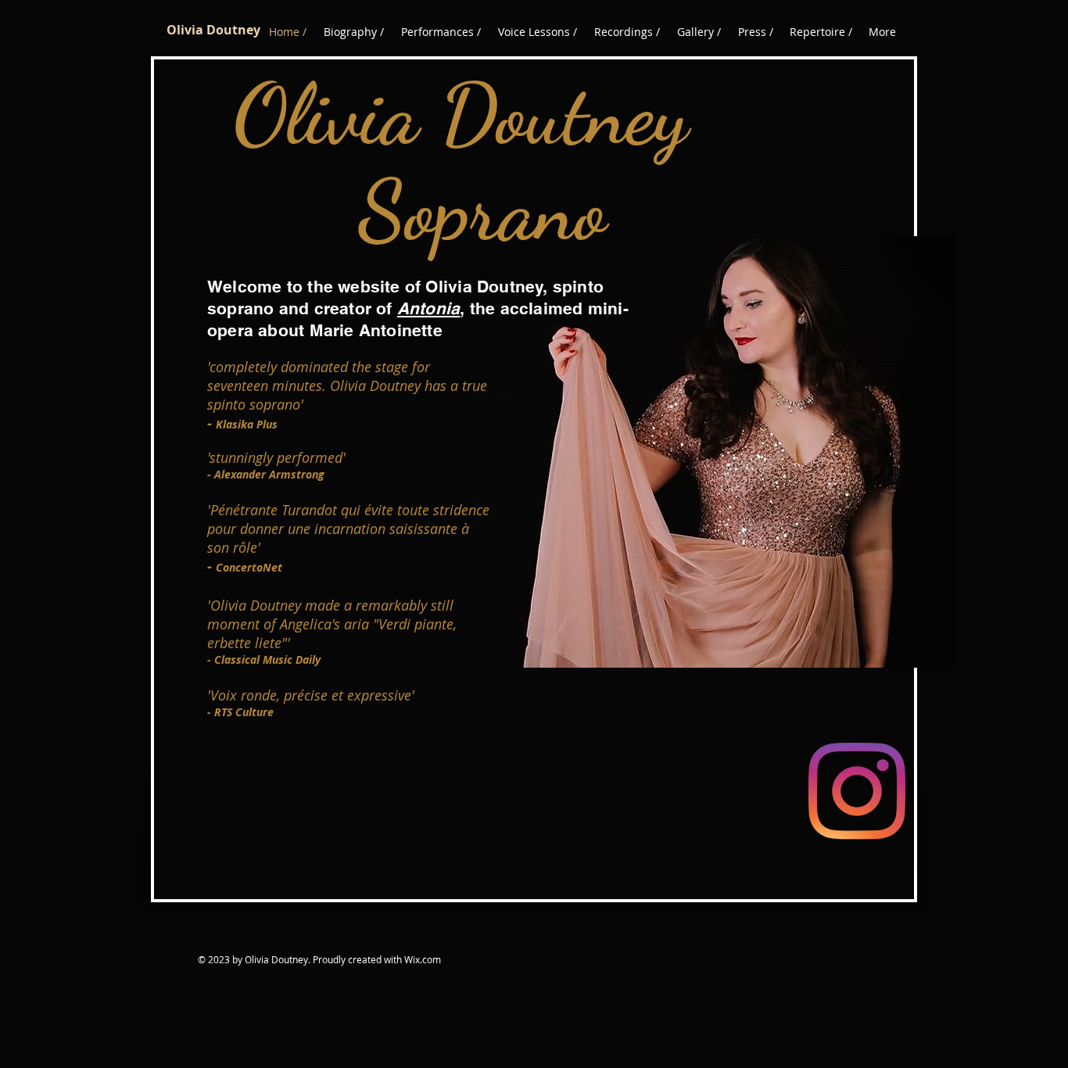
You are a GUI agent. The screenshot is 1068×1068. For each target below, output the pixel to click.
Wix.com (422, 959)
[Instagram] (856, 791)
